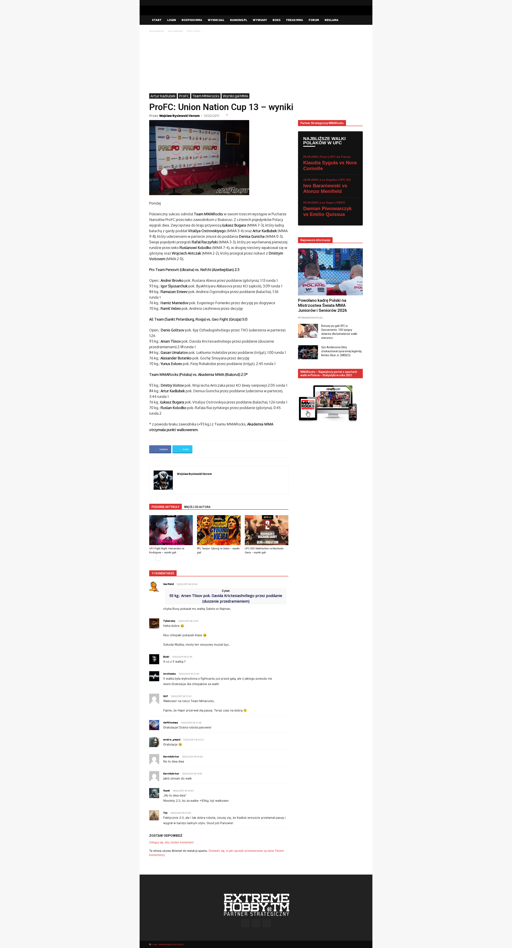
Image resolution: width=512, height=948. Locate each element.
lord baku (169, 673)
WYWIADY (260, 20)
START (157, 20)
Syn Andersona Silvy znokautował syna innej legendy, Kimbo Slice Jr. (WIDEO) (341, 351)
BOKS (277, 20)
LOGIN (171, 20)
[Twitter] (360, 3)
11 (227, 114)
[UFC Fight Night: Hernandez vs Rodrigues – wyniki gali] (171, 530)
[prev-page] (151, 558)
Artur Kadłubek (175, 30)
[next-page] (158, 558)
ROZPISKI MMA (192, 20)
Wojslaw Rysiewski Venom (179, 115)
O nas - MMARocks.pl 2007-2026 (167, 944)
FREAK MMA (294, 20)
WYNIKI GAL (216, 20)
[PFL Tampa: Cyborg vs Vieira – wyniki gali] (219, 530)
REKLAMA (331, 20)
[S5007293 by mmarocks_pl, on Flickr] (218, 157)
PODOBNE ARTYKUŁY (165, 507)
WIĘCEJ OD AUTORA (197, 507)
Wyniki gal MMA (235, 95)
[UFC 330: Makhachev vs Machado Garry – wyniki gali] (266, 530)
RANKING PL (238, 20)
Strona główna (156, 30)
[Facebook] (347, 3)
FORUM (314, 20)
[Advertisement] (256, 63)
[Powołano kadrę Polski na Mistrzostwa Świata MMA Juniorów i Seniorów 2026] (330, 271)
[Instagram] (353, 3)
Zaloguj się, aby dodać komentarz (171, 842)
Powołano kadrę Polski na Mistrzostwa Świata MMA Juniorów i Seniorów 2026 (322, 305)
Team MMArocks (205, 95)
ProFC (184, 95)
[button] (358, 20)
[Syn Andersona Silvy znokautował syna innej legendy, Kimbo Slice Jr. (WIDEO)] (308, 352)
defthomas (170, 722)
